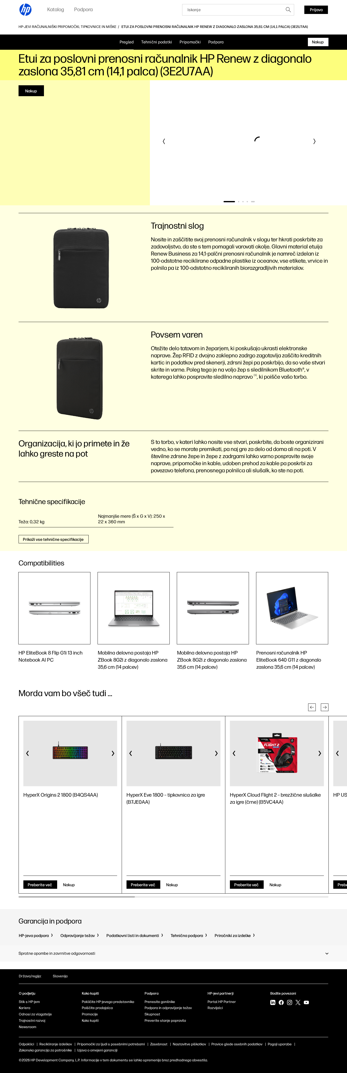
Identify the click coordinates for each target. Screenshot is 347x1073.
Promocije (90, 1014)
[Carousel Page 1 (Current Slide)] (230, 201)
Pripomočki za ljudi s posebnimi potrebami (111, 1044)
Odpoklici (26, 1044)
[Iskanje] (288, 10)
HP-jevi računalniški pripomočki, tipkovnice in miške (67, 27)
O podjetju (27, 993)
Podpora (216, 42)
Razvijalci (215, 1008)
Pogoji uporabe (280, 1044)
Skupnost (152, 1014)
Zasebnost (158, 1044)
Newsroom (27, 1027)
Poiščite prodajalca (97, 1008)
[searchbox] (232, 9)
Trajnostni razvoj (32, 1020)
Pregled (127, 42)
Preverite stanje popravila (165, 1020)
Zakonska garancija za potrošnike (45, 1050)
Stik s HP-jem (29, 1002)
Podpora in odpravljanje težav (168, 1008)
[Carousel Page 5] (254, 201)
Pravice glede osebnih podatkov (236, 1044)
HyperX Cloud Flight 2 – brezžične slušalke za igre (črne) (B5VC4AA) (275, 798)
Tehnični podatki (156, 42)
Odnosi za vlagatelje (35, 1014)
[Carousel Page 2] (241, 201)
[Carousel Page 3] (246, 201)
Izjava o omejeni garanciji (97, 1050)
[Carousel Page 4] (250, 201)
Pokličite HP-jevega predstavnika (108, 1002)
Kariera (24, 1008)
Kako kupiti (90, 1020)
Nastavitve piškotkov (189, 1044)
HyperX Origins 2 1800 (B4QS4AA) (60, 795)
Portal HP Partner (222, 1002)
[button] (164, 141)
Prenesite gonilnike (160, 1002)
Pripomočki (190, 42)
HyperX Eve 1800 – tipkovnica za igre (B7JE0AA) (166, 798)
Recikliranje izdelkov (55, 1044)
